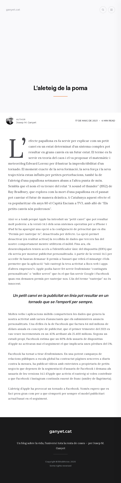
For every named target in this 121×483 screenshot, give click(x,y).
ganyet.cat (13, 9)
